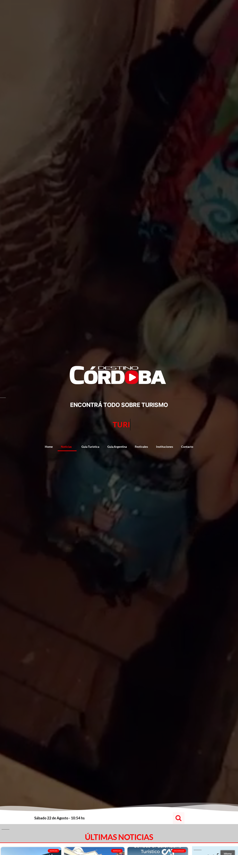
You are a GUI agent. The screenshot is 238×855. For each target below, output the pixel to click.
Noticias (66, 446)
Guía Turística (90, 446)
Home (49, 446)
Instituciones (164, 446)
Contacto (187, 446)
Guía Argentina (117, 446)
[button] (178, 818)
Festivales (141, 446)
